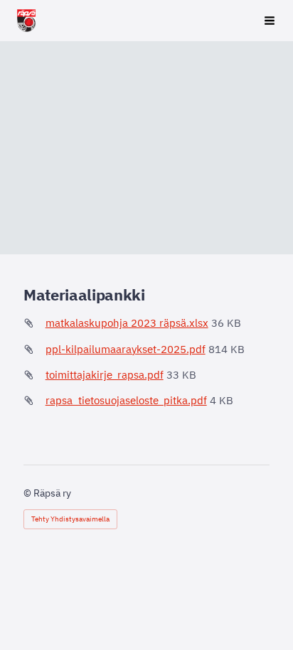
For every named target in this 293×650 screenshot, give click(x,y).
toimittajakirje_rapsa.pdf (105, 374)
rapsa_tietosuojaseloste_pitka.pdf (126, 400)
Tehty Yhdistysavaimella (70, 519)
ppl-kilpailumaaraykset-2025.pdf (126, 349)
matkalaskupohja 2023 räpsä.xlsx (127, 323)
